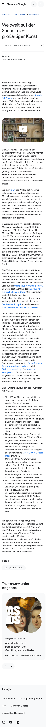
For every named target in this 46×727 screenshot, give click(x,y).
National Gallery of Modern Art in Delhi (20, 307)
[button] (42, 45)
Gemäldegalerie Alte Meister (15, 366)
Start (13, 190)
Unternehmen (19, 14)
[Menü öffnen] (3, 4)
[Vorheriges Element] (5, 666)
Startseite (6, 14)
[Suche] (34, 4)
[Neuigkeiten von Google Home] (16, 4)
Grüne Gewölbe (35, 363)
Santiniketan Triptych (11, 304)
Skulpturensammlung (11, 369)
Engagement (34, 14)
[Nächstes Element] (11, 666)
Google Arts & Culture (14, 568)
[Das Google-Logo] (7, 689)
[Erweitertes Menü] (41, 4)
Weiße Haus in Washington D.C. (28, 286)
